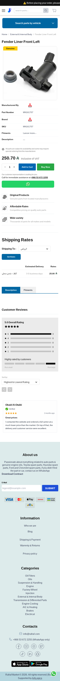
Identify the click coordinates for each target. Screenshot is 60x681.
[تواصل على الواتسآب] (53, 674)
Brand (5, 119)
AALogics (37, 678)
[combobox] (20, 249)
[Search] (45, 10)
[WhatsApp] (28, 184)
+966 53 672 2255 (39, 177)
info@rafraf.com (31, 633)
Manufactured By (10, 105)
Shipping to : (9, 249)
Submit (50, 488)
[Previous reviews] (4, 389)
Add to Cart (27, 167)
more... (33, 133)
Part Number (8, 112)
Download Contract (12, 473)
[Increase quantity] (14, 167)
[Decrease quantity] (5, 167)
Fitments (6, 133)
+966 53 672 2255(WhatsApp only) (31, 639)
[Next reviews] (10, 389)
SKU (4, 126)
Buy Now (45, 167)
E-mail (4, 482)
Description (7, 139)
